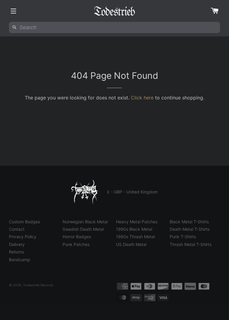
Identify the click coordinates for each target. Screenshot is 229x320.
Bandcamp (19, 259)
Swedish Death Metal (83, 229)
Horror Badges (77, 236)
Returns (16, 251)
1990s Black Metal (134, 229)
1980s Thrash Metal (135, 236)
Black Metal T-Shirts (189, 221)
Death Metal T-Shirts (190, 229)
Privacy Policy (22, 236)
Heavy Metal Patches (136, 221)
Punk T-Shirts (183, 236)
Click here (142, 98)
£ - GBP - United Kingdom (132, 191)
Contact (16, 229)
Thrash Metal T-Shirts (190, 244)
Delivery (17, 244)
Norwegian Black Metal (85, 221)
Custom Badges (24, 221)
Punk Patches (76, 244)
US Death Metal (131, 244)
